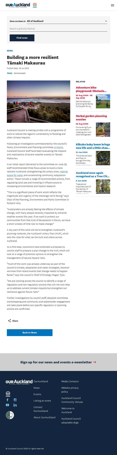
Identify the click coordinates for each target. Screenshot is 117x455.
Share (15, 321)
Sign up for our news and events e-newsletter (56, 362)
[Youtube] (7, 405)
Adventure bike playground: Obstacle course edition (90, 91)
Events (37, 394)
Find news (22, 37)
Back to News (30, 332)
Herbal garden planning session (91, 117)
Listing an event (42, 400)
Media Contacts (70, 381)
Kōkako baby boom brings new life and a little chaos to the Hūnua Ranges (93, 148)
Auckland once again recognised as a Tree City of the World (92, 176)
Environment (19, 73)
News (10, 50)
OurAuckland (41, 381)
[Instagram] (15, 400)
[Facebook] (7, 400)
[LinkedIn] (15, 405)
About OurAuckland (44, 417)
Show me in (18, 21)
